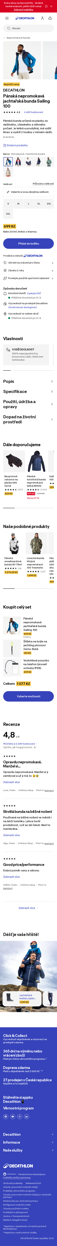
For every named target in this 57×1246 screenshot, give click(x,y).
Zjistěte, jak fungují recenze (17, 747)
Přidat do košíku (28, 243)
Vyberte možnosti (28, 696)
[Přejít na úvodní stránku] (24, 18)
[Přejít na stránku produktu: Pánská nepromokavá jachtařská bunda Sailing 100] (12, 625)
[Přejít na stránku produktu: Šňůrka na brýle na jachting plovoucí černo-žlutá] (12, 648)
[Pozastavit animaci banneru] (46, 6)
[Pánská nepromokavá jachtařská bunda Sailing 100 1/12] (22, 60)
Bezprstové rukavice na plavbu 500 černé (11, 481)
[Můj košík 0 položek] (50, 18)
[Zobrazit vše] (4, 38)
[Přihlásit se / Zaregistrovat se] (42, 18)
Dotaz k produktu (17, 145)
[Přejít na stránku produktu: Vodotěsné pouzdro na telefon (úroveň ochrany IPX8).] (12, 667)
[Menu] (7, 18)
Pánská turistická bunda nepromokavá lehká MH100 (36, 481)
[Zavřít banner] (51, 6)
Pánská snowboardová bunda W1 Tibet (13, 561)
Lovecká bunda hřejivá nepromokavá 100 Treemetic (35, 563)
